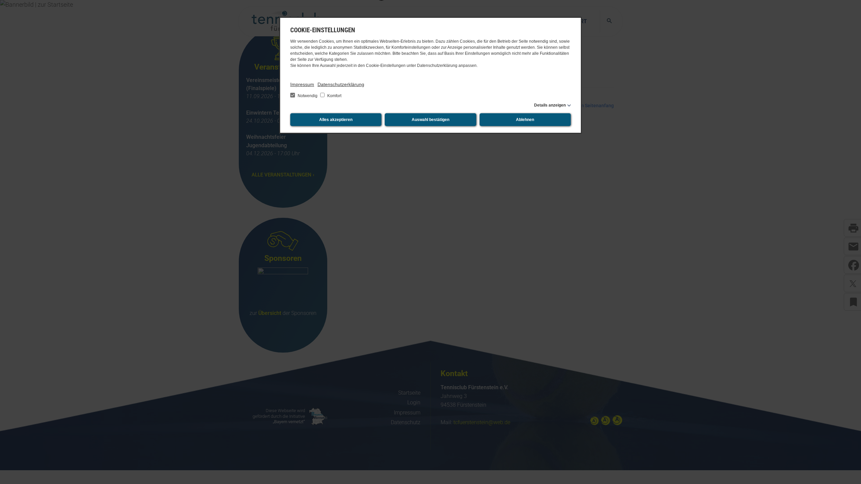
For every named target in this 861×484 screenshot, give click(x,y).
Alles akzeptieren (335, 119)
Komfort (333, 95)
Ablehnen (525, 119)
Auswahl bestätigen (430, 119)
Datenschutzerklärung (340, 84)
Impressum (302, 84)
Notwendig (308, 95)
